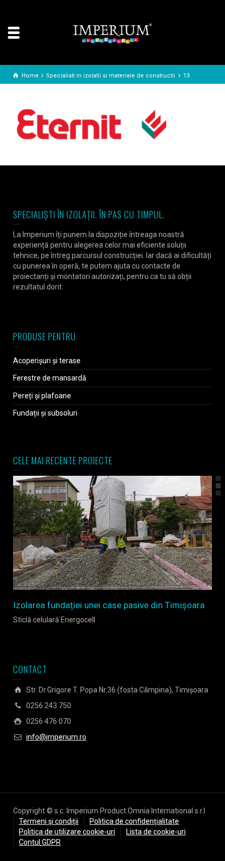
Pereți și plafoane (42, 396)
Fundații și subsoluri (45, 413)
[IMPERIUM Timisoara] (112, 33)
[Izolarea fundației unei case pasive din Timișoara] (127, 532)
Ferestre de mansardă (49, 378)
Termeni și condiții (48, 821)
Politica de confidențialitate (134, 821)
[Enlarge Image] (97, 532)
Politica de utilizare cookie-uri (67, 832)
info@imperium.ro (56, 737)
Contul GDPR (40, 842)
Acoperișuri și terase (47, 360)
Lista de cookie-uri (156, 832)
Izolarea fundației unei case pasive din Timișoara (109, 605)
